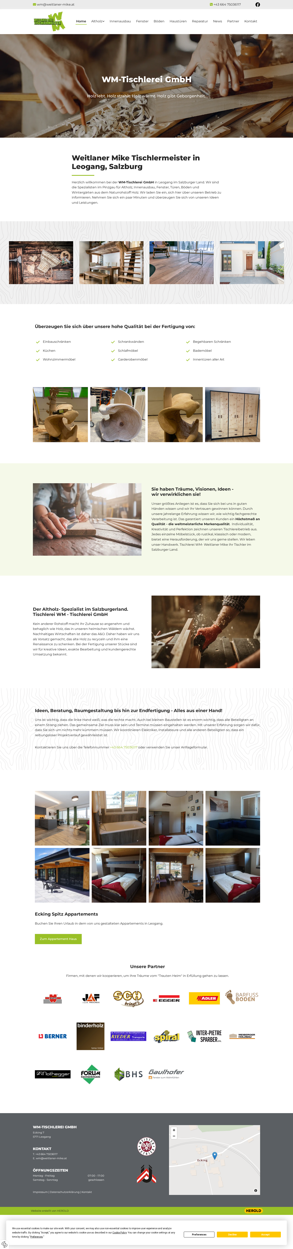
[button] (58, 939)
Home (81, 21)
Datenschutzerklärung (65, 1192)
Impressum (40, 1192)
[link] (98, 22)
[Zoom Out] (174, 1136)
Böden (159, 21)
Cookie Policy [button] (119, 1232)
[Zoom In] (174, 1130)
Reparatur (200, 21)
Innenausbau (120, 21)
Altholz (96, 21)
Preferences (199, 1234)
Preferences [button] (36, 1236)
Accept (265, 1234)
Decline (232, 1234)
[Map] (214, 1160)
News (217, 21)
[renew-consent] (4, 1244)
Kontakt (250, 21)
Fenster (142, 21)
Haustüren (178, 21)
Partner (233, 21)
